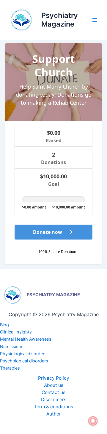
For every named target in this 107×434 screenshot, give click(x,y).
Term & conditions (53, 407)
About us (53, 385)
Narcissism (11, 346)
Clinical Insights (16, 332)
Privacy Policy (53, 378)
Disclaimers (53, 399)
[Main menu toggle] (95, 20)
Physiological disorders (23, 353)
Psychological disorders (24, 361)
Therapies (10, 368)
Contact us (53, 392)
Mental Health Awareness (25, 339)
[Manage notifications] (93, 421)
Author (53, 414)
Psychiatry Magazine (59, 19)
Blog (4, 325)
